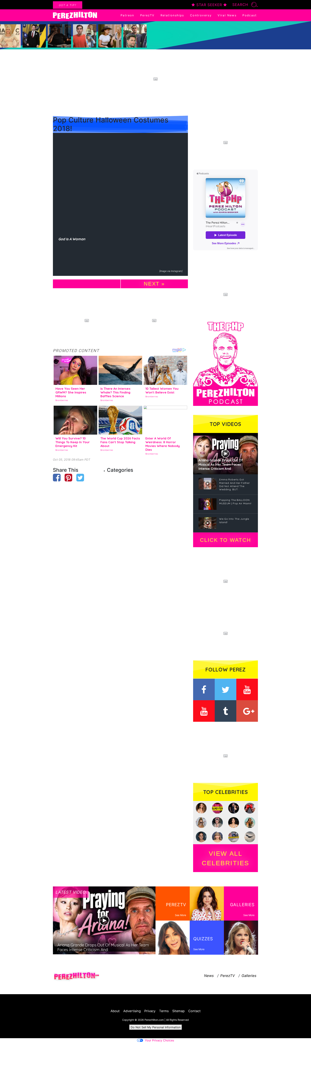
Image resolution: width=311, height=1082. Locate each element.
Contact (194, 1011)
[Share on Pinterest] (68, 477)
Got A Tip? (67, 5)
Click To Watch (225, 540)
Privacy (150, 1011)
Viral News (227, 15)
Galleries (249, 976)
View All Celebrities (225, 858)
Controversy (201, 15)
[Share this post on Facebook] (57, 477)
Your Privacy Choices (159, 1040)
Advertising (132, 1011)
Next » (154, 284)
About (115, 1011)
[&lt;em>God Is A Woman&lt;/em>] (120, 183)
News (209, 976)
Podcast (249, 15)
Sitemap (178, 1011)
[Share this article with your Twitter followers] (80, 477)
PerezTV (147, 15)
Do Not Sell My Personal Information (156, 1027)
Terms (164, 1011)
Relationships (172, 15)
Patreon (127, 15)
